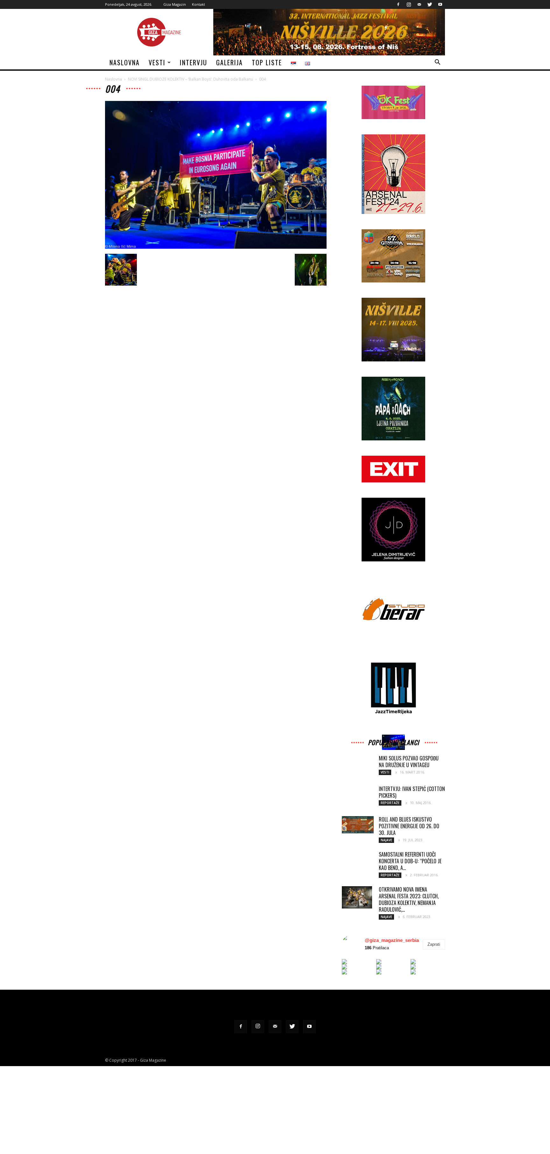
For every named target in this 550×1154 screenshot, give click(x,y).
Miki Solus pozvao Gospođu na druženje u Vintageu (409, 761)
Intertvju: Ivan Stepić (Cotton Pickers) (412, 792)
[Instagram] (408, 4)
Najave (386, 840)
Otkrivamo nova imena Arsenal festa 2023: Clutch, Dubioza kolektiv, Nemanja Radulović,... (409, 899)
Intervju (193, 62)
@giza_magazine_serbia (392, 940)
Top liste (267, 62)
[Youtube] (440, 4)
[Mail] (419, 4)
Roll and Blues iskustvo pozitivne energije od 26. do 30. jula (409, 826)
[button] (437, 63)
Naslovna (124, 62)
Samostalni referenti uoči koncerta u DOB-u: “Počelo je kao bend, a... (410, 861)
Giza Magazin (174, 4)
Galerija (229, 62)
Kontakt (198, 4)
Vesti (157, 62)
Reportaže (390, 803)
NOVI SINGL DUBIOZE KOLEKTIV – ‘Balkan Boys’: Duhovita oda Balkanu (190, 79)
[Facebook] (398, 4)
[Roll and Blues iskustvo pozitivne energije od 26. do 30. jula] (358, 825)
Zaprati (433, 944)
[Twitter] (429, 4)
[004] (216, 247)
